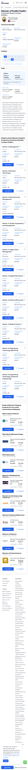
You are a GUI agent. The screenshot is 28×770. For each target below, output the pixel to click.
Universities (8, 7)
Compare (21, 164)
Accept (6, 760)
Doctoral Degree (6, 606)
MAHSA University (19, 640)
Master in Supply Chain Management (10, 251)
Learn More (8, 164)
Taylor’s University (19, 670)
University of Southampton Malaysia (18, 737)
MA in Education (8, 455)
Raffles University (19, 662)
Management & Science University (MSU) (19, 644)
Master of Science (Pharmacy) (12, 300)
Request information (20, 767)
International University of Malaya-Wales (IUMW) (20, 617)
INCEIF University (19, 610)
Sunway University (19, 668)
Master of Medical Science (11, 324)
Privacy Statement (8, 755)
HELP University (19, 604)
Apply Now (7, 767)
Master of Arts (5, 599)
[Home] (2, 7)
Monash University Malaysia (17, 539)
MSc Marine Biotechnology (12, 434)
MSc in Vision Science (10, 414)
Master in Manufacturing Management (11, 198)
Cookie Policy (16, 753)
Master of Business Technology (9, 172)
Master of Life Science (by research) (12, 496)
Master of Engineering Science (11, 476)
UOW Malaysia (18, 742)
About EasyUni (5, 581)
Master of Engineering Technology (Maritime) (10, 349)
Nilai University (18, 660)
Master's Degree (6, 591)
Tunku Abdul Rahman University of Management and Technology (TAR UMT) (20, 676)
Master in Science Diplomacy (13, 515)
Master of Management (10, 147)
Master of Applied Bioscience (12, 276)
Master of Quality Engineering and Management (13, 224)
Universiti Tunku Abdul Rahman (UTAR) (16, 481)
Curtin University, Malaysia (17, 558)
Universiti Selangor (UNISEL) (18, 501)
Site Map (4, 585)
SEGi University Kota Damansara (16, 419)
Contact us (5, 583)
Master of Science (9, 534)
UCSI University (14, 520)
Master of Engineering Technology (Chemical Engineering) (10, 377)
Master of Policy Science (11, 553)
